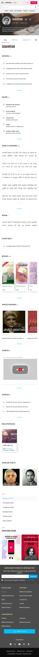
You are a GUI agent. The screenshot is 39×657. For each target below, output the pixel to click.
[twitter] (15, 644)
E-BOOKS (31, 11)
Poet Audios (7, 521)
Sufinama (23, 618)
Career (22, 603)
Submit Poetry (6, 607)
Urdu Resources (7, 603)
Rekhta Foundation (26, 591)
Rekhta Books (6, 626)
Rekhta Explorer (25, 607)
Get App (34, 2)
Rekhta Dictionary (7, 622)
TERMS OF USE (21, 651)
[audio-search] (35, 7)
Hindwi (4, 618)
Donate (27, 2)
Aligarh (22, 22)
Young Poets (7, 516)
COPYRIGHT (29, 651)
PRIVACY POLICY (10, 651)
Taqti (3, 599)
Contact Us (23, 599)
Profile (15, 40)
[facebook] (10, 644)
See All (19, 90)
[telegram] (28, 644)
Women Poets (7, 512)
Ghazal (27, 40)
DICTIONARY (18, 11)
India (26, 22)
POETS (7, 11)
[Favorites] (26, 19)
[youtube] (19, 644)
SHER (11, 11)
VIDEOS (25, 11)
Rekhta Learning (25, 622)
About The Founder (26, 595)
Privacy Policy (29, 580)
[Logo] (8, 3)
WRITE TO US (21, 631)
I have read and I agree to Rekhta (19, 580)
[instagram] (23, 644)
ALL (5, 40)
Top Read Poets (8, 503)
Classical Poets (8, 507)
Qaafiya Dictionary (8, 595)
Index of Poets (8, 498)
